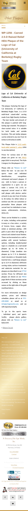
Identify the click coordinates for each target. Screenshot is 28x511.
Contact (14, 454)
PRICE (23, 157)
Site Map (14, 465)
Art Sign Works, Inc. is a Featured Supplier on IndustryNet (14, 482)
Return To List (8, 327)
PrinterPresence (18, 467)
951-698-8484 (14, 452)
